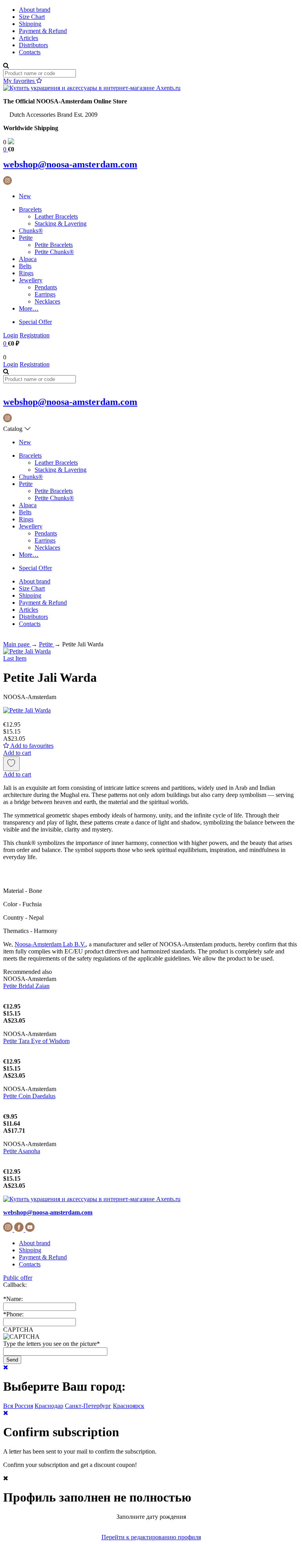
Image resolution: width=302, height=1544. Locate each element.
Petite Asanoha (21, 1151)
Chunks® (31, 230)
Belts (25, 266)
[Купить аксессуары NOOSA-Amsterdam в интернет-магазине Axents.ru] (91, 88)
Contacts (30, 52)
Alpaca (28, 259)
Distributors (33, 45)
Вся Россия (18, 1405)
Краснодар (49, 1405)
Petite (26, 237)
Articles (28, 38)
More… (29, 308)
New (25, 196)
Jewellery (30, 280)
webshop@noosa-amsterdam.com (70, 164)
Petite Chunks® (54, 251)
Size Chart (32, 16)
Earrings (45, 294)
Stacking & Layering (61, 223)
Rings (26, 273)
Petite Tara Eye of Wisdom (36, 1041)
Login (10, 335)
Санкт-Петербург (88, 1405)
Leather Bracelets (56, 216)
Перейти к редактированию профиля (151, 1537)
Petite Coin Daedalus (29, 1096)
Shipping (30, 23)
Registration (35, 335)
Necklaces (47, 301)
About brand (34, 9)
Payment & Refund (43, 31)
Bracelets (30, 209)
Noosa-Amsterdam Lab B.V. (50, 944)
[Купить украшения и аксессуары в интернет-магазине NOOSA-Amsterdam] (91, 1199)
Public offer (17, 1277)
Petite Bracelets (54, 244)
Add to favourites (31, 745)
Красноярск (128, 1405)
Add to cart (17, 752)
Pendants (46, 287)
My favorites (19, 80)
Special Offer (35, 321)
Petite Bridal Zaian (26, 986)
